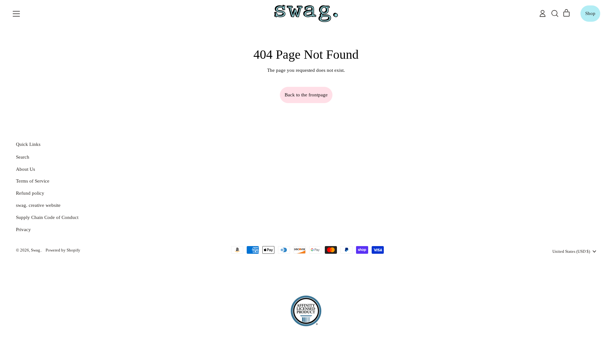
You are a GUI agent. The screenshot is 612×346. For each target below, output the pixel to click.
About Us (25, 169)
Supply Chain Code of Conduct (47, 217)
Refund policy (30, 193)
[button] (554, 13)
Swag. (36, 250)
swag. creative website (38, 205)
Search (22, 157)
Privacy (23, 229)
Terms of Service (32, 181)
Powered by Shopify (63, 250)
